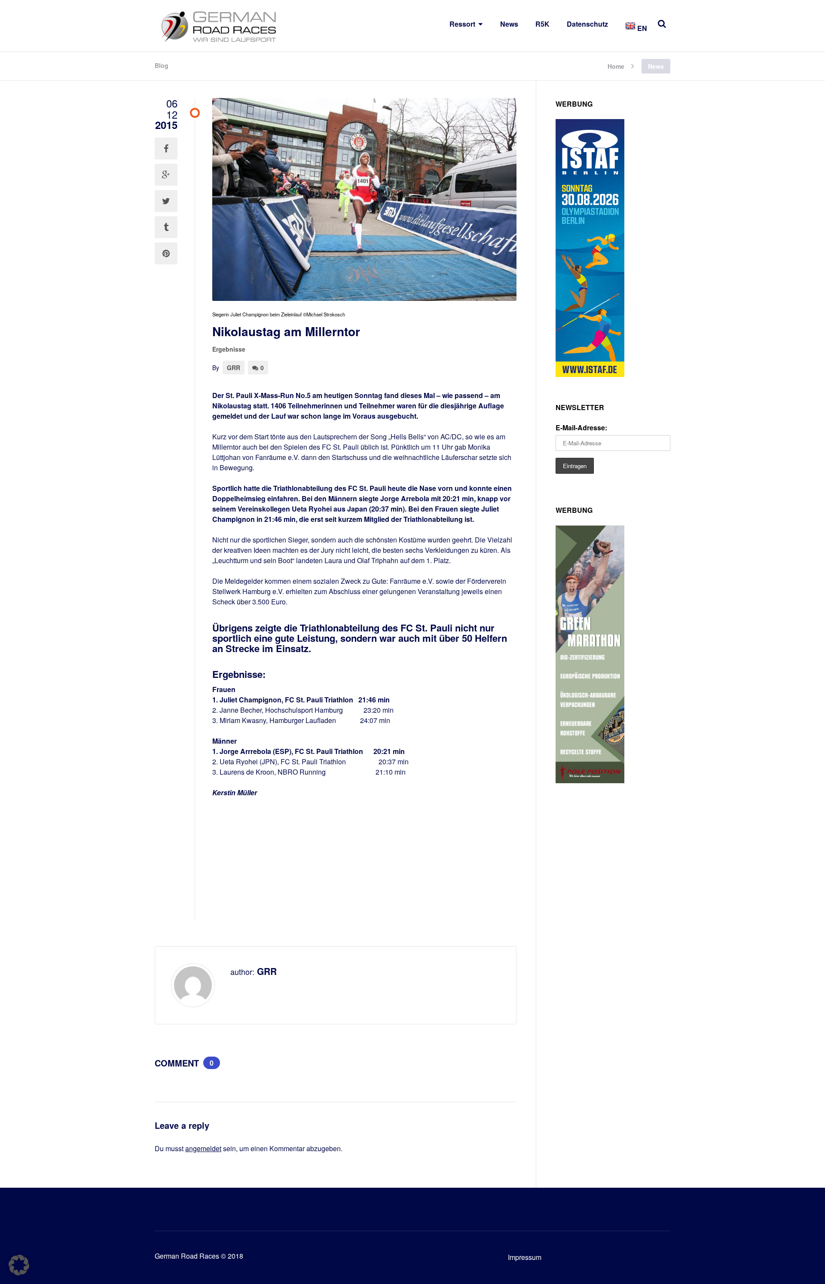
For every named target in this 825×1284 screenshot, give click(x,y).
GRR (233, 367)
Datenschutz (587, 24)
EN (641, 28)
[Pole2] (590, 780)
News (509, 24)
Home (616, 65)
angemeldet (203, 1148)
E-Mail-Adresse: (581, 427)
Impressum (524, 1257)
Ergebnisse (228, 349)
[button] (19, 1265)
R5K (542, 24)
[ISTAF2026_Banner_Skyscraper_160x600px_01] (590, 374)
